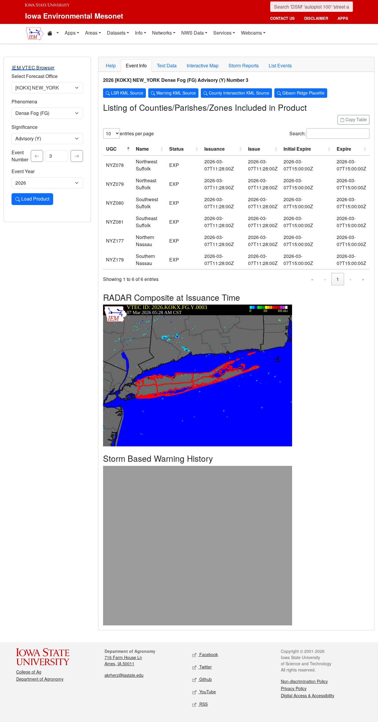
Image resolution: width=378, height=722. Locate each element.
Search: (297, 133)
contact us (282, 18)
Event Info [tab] (136, 65)
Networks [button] (162, 32)
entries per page (137, 133)
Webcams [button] (251, 32)
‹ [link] (325, 279)
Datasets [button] (116, 32)
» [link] (363, 279)
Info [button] (139, 32)
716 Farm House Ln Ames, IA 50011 (123, 660)
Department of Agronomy (39, 679)
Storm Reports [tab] (244, 65)
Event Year (23, 171)
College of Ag (28, 672)
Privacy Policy (294, 688)
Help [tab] (111, 65)
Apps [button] (70, 32)
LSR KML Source (126, 93)
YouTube (207, 692)
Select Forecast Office (35, 76)
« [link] (312, 279)
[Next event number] (77, 156)
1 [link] (337, 279)
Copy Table (355, 119)
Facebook (208, 654)
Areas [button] (91, 32)
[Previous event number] (37, 156)
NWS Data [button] (192, 32)
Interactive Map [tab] (203, 65)
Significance (25, 126)
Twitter (205, 667)
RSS (203, 704)
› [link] (350, 279)
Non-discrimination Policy (304, 681)
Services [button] (222, 32)
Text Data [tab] (167, 65)
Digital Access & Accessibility (307, 695)
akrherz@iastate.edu (124, 675)
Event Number (20, 156)
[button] (52, 33)
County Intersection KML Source (238, 93)
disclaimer (316, 18)
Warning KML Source (175, 93)
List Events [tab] (280, 65)
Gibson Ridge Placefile (303, 93)
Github (205, 679)
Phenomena (24, 101)
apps (343, 18)
